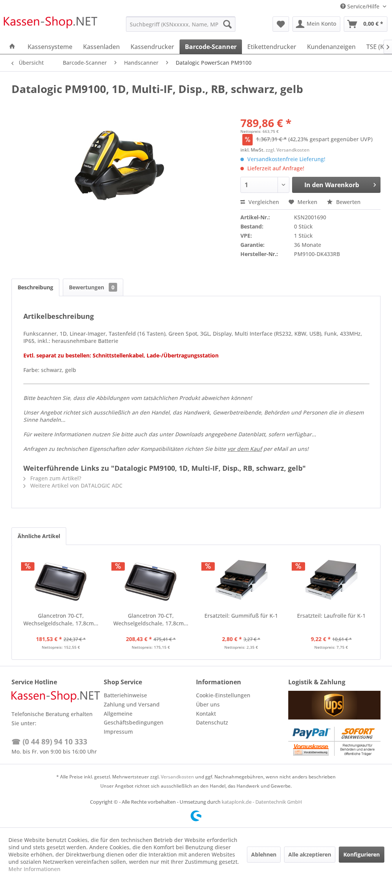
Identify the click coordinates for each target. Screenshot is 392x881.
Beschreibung (35, 287)
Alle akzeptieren (309, 854)
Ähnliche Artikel (39, 536)
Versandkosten (177, 776)
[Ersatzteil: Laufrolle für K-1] (331, 581)
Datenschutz (212, 722)
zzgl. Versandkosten (288, 150)
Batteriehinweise (125, 695)
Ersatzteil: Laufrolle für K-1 (331, 615)
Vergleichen (263, 202)
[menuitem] (181, 24)
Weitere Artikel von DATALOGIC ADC (75, 485)
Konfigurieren (361, 854)
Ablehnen (263, 854)
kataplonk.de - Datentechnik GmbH (262, 801)
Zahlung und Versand (132, 704)
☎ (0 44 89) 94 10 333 (49, 742)
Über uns (208, 704)
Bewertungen (91, 287)
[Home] (12, 46)
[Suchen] (227, 24)
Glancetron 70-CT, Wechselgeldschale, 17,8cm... (60, 619)
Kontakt (206, 713)
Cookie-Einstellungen (223, 695)
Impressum (118, 731)
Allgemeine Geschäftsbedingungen (133, 718)
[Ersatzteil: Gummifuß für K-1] (241, 581)
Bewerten (348, 202)
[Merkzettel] (281, 24)
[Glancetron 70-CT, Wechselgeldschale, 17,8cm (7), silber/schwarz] (60, 581)
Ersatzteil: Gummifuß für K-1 (241, 615)
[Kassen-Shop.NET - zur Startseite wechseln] (50, 26)
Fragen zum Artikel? (55, 478)
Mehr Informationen (34, 869)
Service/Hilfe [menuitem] (363, 6)
